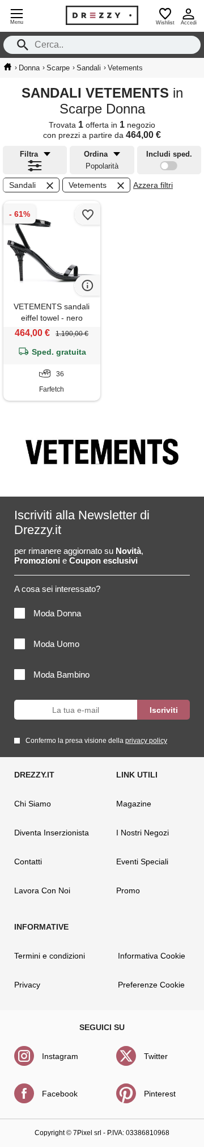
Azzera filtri (153, 185)
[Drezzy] (102, 15)
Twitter (156, 1056)
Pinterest (160, 1093)
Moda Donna (57, 613)
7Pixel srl (87, 1133)
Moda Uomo (56, 644)
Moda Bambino (61, 674)
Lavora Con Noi (42, 890)
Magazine (133, 803)
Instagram (60, 1056)
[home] (7, 67)
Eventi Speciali (142, 861)
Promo (128, 890)
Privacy (27, 984)
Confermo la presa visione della (96, 741)
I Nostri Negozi (142, 832)
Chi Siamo (32, 803)
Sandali (22, 185)
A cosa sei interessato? (57, 589)
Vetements (88, 185)
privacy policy (146, 741)
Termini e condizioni (49, 955)
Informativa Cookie (151, 955)
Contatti (28, 861)
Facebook (60, 1093)
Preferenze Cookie (151, 984)
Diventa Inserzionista (51, 832)
